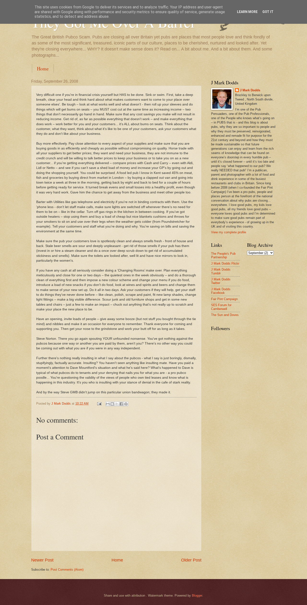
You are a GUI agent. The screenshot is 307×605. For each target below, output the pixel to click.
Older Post (191, 560)
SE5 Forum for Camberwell (221, 306)
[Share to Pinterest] (126, 403)
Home (43, 68)
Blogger (197, 595)
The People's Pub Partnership (223, 255)
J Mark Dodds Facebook (220, 291)
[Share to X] (116, 403)
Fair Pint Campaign (224, 299)
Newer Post (42, 560)
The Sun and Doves (225, 315)
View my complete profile (228, 232)
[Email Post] (99, 403)
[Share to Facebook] (121, 403)
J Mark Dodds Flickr (225, 263)
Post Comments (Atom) (67, 569)
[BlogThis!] (112, 403)
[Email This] (107, 403)
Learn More (247, 12)
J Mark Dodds (250, 90)
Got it (267, 12)
